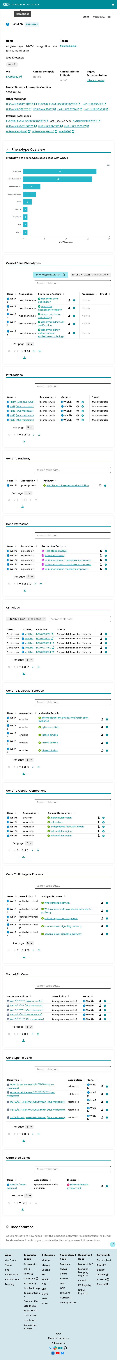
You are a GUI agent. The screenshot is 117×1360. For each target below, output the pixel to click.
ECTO (45, 1303)
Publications (12, 1279)
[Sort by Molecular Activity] (61, 712)
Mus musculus (68, 46)
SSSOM (64, 1278)
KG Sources (29, 1315)
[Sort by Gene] (15, 293)
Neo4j (27, 1273)
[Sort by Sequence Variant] (30, 996)
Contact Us (11, 1274)
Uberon (46, 1265)
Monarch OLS (85, 1264)
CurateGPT (66, 1297)
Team (8, 1265)
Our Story (10, 1260)
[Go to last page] (39, 351)
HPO (44, 1274)
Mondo (46, 1260)
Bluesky (101, 1284)
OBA (44, 1284)
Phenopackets (68, 1302)
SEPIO (45, 1298)
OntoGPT (65, 1293)
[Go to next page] (33, 351)
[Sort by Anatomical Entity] (64, 545)
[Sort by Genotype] (21, 1079)
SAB (7, 1269)
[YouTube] (58, 1352)
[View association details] (73, 300)
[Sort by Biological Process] (64, 896)
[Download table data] (23, 357)
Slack (100, 1265)
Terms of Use (30, 1301)
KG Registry (84, 1285)
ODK (62, 1288)
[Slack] (55, 1347)
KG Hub (82, 1280)
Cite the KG (30, 1305)
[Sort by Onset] (109, 293)
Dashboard (29, 1320)
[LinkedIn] (53, 1352)
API (25, 1269)
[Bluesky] (62, 1352)
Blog (99, 1269)
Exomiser (65, 1264)
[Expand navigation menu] (113, 4)
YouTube (102, 1279)
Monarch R (29, 1278)
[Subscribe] (50, 1347)
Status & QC (30, 1283)
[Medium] (60, 1347)
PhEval (63, 1269)
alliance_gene (95, 80)
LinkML (63, 1273)
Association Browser (30, 1327)
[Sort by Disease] (78, 1179)
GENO (45, 1293)
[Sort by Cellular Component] (73, 812)
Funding (9, 1284)
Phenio (45, 1279)
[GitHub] (65, 1347)
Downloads (29, 1264)
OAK (62, 1283)
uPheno (46, 1269)
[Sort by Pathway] (55, 480)
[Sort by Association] (34, 293)
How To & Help (31, 1288)
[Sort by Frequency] (96, 293)
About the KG (31, 1310)
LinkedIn (101, 1274)
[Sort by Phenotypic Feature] (63, 293)
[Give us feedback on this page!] (112, 1244)
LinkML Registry (83, 1291)
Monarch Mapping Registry (83, 1272)
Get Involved (104, 1260)
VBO (44, 1289)
